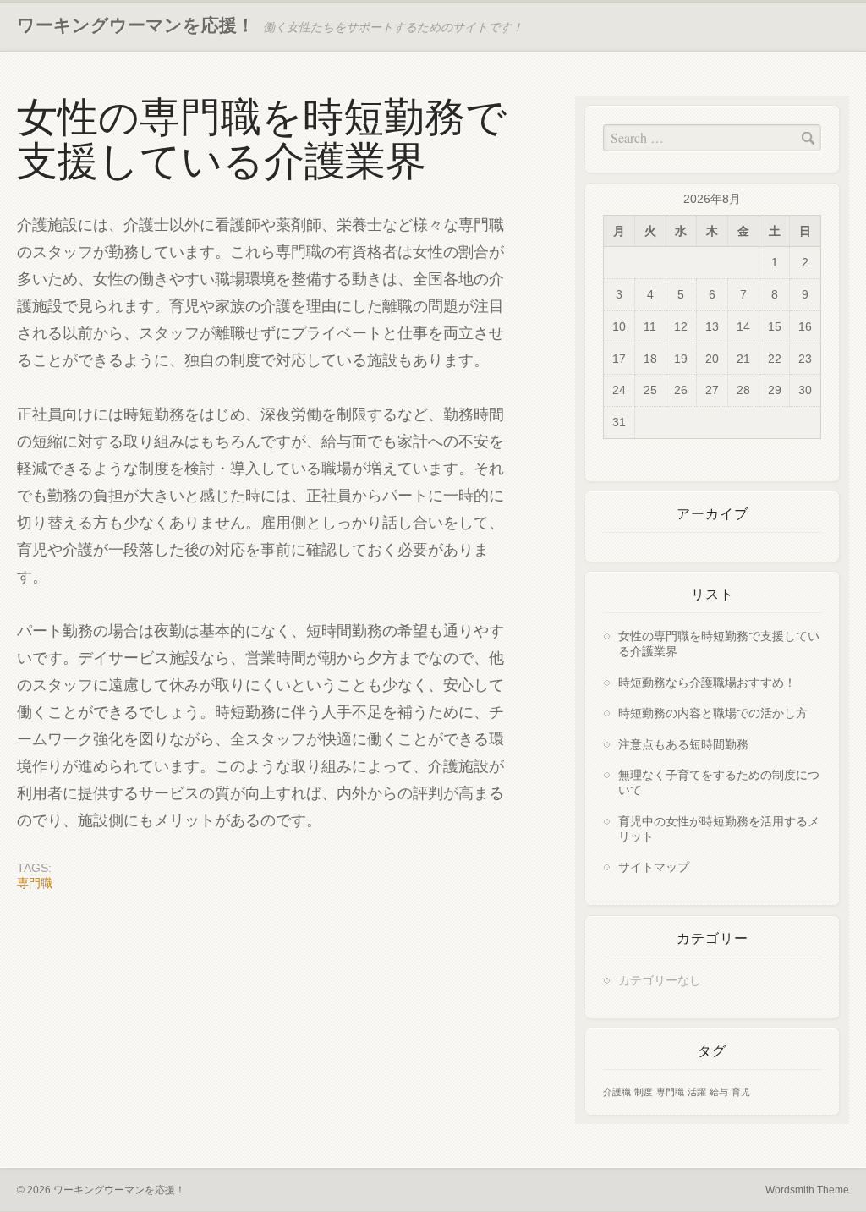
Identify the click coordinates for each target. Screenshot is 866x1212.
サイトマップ (653, 866)
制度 (643, 1092)
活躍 (697, 1092)
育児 (741, 1092)
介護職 (617, 1092)
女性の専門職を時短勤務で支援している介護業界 (718, 643)
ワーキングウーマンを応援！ (136, 25)
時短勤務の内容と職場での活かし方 (713, 713)
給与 (719, 1092)
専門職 (34, 883)
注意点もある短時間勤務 (683, 744)
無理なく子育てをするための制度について (718, 782)
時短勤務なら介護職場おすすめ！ (707, 682)
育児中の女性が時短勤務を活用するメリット (718, 828)
